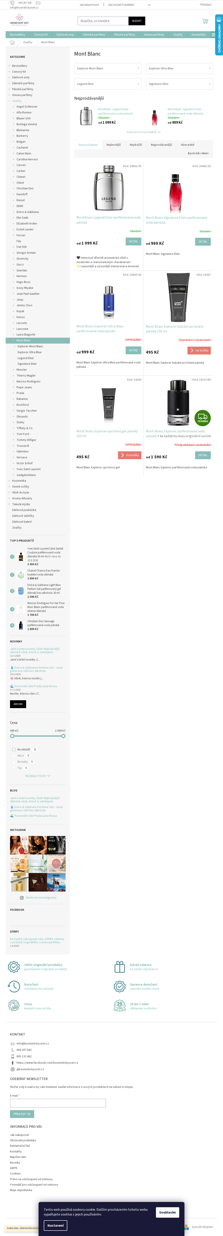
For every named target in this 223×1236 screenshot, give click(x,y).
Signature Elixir (27, 364)
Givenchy (23, 259)
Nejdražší (136, 145)
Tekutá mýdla (21, 504)
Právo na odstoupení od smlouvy (31, 1179)
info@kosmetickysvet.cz (33, 1043)
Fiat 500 (22, 247)
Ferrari (21, 235)
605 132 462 (24, 1056)
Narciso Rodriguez (29, 381)
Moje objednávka (21, 1190)
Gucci (20, 264)
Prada (20, 393)
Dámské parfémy (23, 83)
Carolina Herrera (27, 159)
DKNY (20, 206)
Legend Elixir (26, 358)
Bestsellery (19, 66)
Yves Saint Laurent (29, 469)
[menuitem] (17, 34)
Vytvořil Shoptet (202, 1227)
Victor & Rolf (25, 463)
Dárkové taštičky (23, 516)
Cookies (15, 1173)
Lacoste (22, 323)
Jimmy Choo (24, 305)
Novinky (15, 1163)
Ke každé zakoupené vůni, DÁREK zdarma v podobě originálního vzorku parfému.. (37, 941)
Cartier (21, 171)
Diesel (21, 200)
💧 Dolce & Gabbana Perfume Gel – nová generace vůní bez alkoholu (36, 669)
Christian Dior (25, 188)
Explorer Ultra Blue (30, 352)
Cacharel (22, 148)
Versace (22, 457)
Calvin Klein (24, 153)
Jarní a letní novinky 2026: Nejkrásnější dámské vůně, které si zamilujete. (34, 650)
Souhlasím (167, 1212)
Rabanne (22, 399)
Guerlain (22, 270)
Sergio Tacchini (27, 411)
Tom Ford (23, 434)
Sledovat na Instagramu (41, 897)
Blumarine (23, 130)
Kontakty (16, 1151)
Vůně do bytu (20, 492)
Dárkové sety (21, 77)
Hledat (137, 21)
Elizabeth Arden (27, 223)
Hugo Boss (23, 282)
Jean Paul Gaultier (28, 294)
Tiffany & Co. (25, 428)
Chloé (20, 183)
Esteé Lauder (25, 229)
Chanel (21, 177)
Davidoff (22, 194)
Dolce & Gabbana (28, 212)
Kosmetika (19, 481)
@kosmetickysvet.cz (30, 1069)
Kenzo (21, 317)
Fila (19, 241)
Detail (133, 241)
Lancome (22, 329)
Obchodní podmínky (121, 5)
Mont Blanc (24, 340)
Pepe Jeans (24, 387)
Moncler (22, 370)
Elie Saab (22, 218)
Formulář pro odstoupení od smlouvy (34, 1185)
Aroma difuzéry (22, 498)
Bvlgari (21, 142)
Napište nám (18, 1157)
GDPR (13, 1168)
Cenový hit (19, 72)
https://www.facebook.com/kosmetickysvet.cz (47, 1063)
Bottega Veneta (27, 124)
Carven (21, 165)
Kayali (20, 311)
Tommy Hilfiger (26, 440)
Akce (23, 755)
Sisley (20, 422)
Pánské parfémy (22, 89)
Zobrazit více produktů (141, 132)
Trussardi (23, 446)
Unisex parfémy (22, 95)
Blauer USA (24, 118)
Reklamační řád (20, 1146)
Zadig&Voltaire (26, 475)
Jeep (20, 300)
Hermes (22, 276)
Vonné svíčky (20, 486)
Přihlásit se (22, 1114)
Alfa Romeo (24, 112)
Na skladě (26, 749)
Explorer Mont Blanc (30, 346)
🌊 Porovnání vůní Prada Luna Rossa (33, 686)
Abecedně (187, 145)
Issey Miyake (25, 288)
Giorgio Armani (26, 253)
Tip (22, 768)
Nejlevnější (114, 145)
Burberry (22, 136)
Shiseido (22, 416)
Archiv (18, 704)
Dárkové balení (22, 522)
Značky (17, 101)
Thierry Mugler (26, 375)
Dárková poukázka (24, 510)
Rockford (23, 405)
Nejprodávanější (161, 145)
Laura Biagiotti (26, 334)
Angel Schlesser (27, 106)
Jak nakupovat (89, 5)
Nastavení (55, 1225)
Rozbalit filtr (35, 776)
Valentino (23, 451)
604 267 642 (24, 1050)
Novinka (25, 762)
